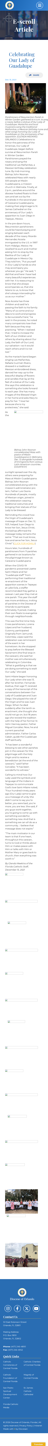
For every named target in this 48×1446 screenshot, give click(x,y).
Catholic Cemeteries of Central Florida (10, 1364)
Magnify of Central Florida (31, 1376)
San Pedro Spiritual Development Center (10, 1393)
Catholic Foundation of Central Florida (10, 1378)
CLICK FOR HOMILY (24, 543)
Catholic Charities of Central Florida (32, 1363)
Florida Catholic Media (10, 1406)
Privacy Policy (26, 1425)
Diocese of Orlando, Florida (24, 1422)
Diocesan (23, 1429)
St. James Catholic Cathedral (28, 1391)
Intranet (38, 1425)
